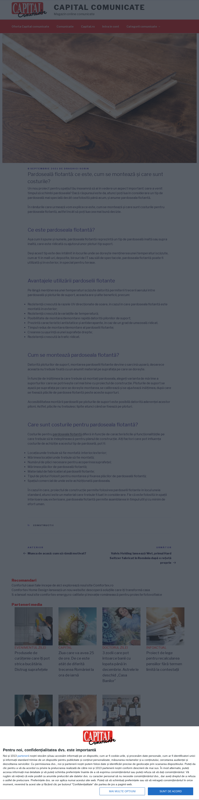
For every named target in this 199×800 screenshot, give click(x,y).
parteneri (23, 755)
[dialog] (99, 763)
